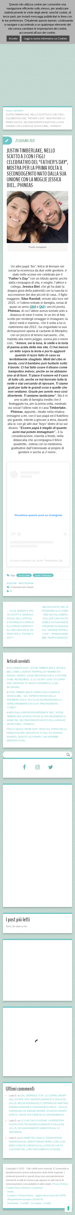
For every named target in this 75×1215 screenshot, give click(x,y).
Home (9, 110)
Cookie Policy (13, 1188)
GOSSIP (18, 110)
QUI (33, 306)
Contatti (25, 1203)
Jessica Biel (24, 575)
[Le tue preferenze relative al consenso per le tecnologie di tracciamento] (68, 1208)
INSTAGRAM (26, 583)
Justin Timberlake (43, 575)
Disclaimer (12, 1203)
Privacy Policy (59, 1184)
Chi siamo (36, 1203)
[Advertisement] (37, 67)
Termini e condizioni (32, 1188)
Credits (47, 1203)
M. (11, 591)
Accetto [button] (13, 38)
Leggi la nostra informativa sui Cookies (45, 38)
